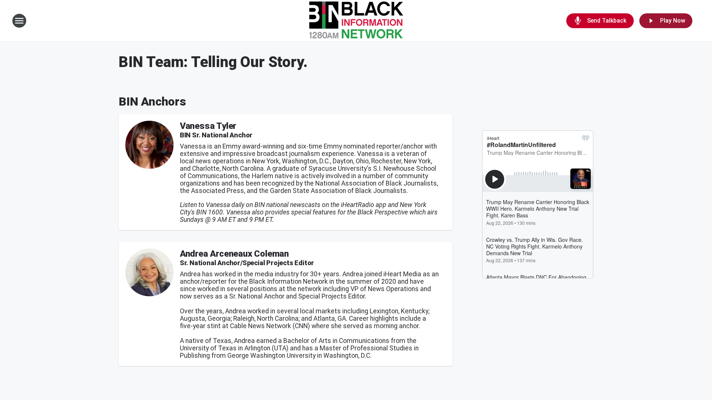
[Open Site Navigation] (19, 20)
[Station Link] (356, 20)
